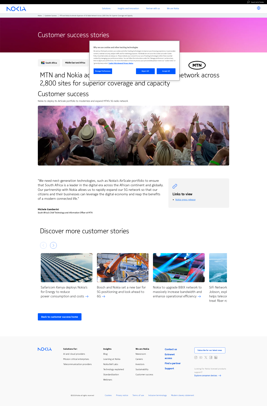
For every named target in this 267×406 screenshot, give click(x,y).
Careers (139, 359)
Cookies (108, 395)
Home (40, 16)
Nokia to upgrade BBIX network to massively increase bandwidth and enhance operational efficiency (177, 291)
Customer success (144, 374)
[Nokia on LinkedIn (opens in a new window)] (215, 357)
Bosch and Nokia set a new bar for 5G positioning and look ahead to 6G (121, 291)
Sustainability (142, 369)
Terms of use (138, 395)
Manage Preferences (102, 71)
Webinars (107, 379)
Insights (107, 348)
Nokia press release (185, 199)
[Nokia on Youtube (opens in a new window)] (200, 357)
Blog (105, 354)
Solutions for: (70, 348)
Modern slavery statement (182, 395)
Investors (140, 364)
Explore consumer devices (205, 375)
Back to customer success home (59, 317)
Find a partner (173, 363)
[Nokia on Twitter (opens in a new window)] (205, 357)
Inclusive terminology (157, 395)
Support (169, 368)
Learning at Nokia (111, 359)
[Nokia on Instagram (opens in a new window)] (195, 357)
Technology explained (113, 369)
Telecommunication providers (77, 364)
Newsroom (141, 354)
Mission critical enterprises (76, 359)
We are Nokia (142, 348)
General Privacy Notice (125, 63)
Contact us (171, 349)
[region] (134, 61)
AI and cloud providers (74, 354)
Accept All (166, 71)
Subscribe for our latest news (210, 350)
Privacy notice (122, 395)
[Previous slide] (43, 245)
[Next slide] (53, 245)
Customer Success (51, 16)
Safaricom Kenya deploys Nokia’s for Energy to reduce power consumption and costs (64, 291)
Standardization (111, 374)
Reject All (145, 71)
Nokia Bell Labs (110, 364)
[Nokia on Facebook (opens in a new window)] (210, 357)
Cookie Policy (113, 63)
